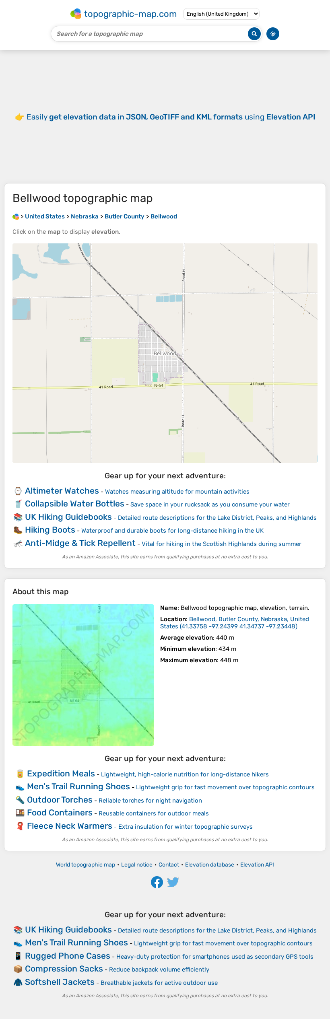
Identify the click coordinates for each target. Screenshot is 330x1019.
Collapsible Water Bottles (74, 503)
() (234, 623)
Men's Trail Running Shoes (78, 786)
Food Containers (60, 812)
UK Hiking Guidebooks (68, 517)
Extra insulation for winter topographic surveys (185, 826)
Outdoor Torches (60, 800)
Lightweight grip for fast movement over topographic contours (225, 787)
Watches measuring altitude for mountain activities (177, 491)
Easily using (171, 116)
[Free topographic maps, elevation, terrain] (15, 216)
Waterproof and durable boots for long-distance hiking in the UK (172, 530)
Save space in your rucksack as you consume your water (210, 504)
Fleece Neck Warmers (69, 826)
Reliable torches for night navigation (150, 800)
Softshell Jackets (60, 982)
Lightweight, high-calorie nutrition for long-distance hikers (185, 774)
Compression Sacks (64, 968)
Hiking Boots (50, 530)
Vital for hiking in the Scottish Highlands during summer (221, 544)
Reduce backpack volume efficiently (159, 969)
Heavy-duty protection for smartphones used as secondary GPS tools (215, 956)
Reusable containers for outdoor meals (154, 813)
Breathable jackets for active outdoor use (159, 982)
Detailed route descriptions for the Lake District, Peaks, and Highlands (217, 517)
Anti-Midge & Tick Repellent (80, 543)
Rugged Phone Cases (67, 956)
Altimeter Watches (62, 491)
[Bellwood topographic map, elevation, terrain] (83, 675)
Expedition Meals (61, 773)
